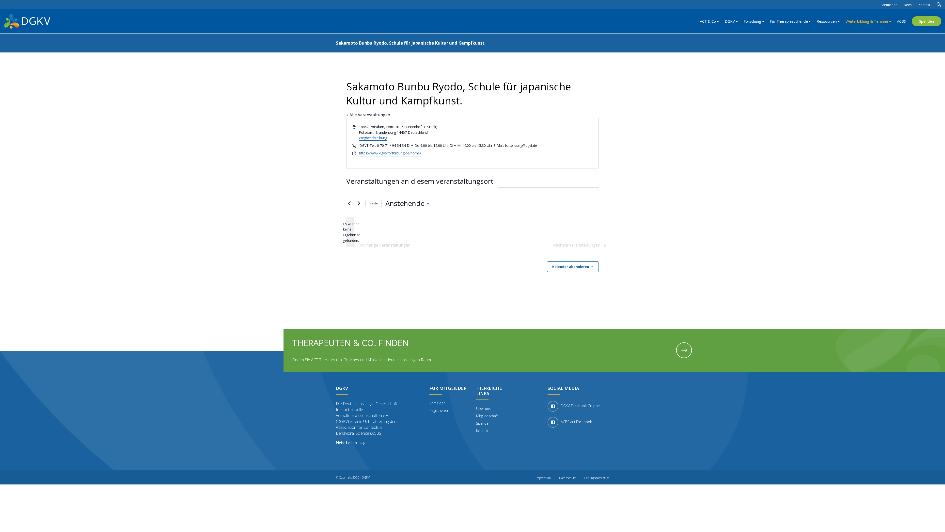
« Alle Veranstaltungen (368, 114)
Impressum (543, 478)
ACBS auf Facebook (576, 422)
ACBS (901, 21)
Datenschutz (567, 478)
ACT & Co (708, 21)
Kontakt (924, 4)
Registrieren (438, 410)
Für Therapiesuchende (789, 21)
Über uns (483, 408)
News (908, 4)
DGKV (730, 21)
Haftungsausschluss (596, 478)
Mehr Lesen (347, 442)
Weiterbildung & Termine (867, 21)
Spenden (926, 21)
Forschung (752, 21)
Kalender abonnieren (570, 266)
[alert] (350, 232)
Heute (373, 203)
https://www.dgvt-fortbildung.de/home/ (390, 153)
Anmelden (890, 4)
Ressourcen (827, 21)
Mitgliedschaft (487, 416)
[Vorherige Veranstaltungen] (349, 203)
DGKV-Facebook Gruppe (580, 406)
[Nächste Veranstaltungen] (359, 203)
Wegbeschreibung (373, 137)
